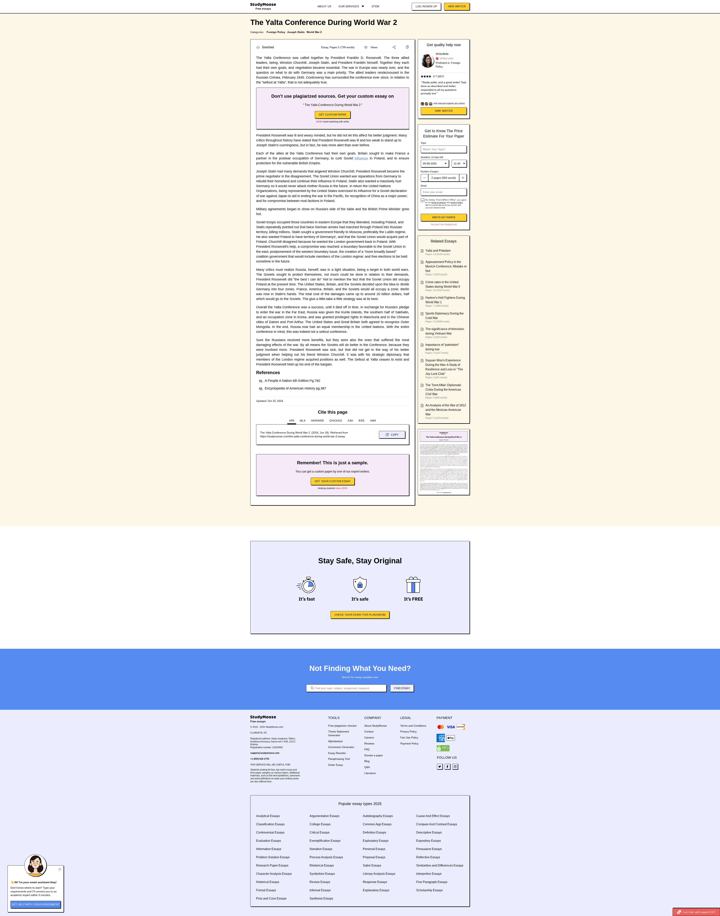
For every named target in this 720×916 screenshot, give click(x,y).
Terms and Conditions (413, 725)
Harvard (317, 420)
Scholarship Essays (429, 890)
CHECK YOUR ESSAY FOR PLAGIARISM (360, 614)
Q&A (367, 767)
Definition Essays (374, 832)
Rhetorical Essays (322, 865)
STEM (375, 6)
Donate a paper (373, 755)
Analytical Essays (268, 816)
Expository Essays (428, 840)
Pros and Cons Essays (271, 898)
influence (361, 158)
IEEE (361, 420)
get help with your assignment (36, 904)
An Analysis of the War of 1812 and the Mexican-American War (445, 410)
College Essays (320, 824)
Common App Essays (377, 824)
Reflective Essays (428, 857)
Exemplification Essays (325, 840)
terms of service (438, 202)
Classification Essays (270, 824)
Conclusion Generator (341, 747)
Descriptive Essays (429, 832)
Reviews (369, 743)
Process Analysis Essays (326, 857)
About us (324, 6)
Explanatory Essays (376, 890)
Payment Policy (409, 743)
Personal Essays (374, 849)
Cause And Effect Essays (433, 816)
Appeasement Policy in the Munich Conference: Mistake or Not (446, 266)
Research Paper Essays (272, 865)
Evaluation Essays (268, 840)
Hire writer (444, 110)
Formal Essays (266, 890)
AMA (373, 420)
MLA (302, 420)
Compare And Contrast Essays (436, 824)
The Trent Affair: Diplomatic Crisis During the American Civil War (443, 389)
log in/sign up (426, 6)
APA (291, 420)
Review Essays (320, 882)
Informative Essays (268, 849)
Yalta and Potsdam (438, 250)
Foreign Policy (276, 32)
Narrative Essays (321, 849)
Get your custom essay (333, 481)
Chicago (335, 420)
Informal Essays (320, 890)
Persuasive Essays (429, 849)
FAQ (367, 749)
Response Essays (375, 882)
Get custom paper (332, 114)
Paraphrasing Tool (339, 758)
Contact (369, 731)
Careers (369, 737)
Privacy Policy (408, 731)
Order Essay (335, 764)
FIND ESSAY (402, 688)
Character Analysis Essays (274, 873)
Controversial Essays (270, 832)
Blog (367, 761)
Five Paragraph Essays (431, 882)
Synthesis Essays (321, 898)
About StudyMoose (375, 725)
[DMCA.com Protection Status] (443, 748)
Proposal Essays (374, 857)
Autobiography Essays (378, 816)
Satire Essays (372, 865)
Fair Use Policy (409, 737)
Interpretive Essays (429, 873)
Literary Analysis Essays (379, 873)
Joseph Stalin (296, 32)
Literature (370, 773)
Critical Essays (319, 832)
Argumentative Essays (324, 816)
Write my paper (443, 217)
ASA (350, 420)
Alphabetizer (335, 741)
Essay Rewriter (337, 753)
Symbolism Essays (322, 873)
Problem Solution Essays (273, 857)
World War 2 (314, 32)
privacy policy (457, 202)
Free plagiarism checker (342, 725)
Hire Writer (457, 6)
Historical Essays (267, 882)
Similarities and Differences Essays (439, 865)
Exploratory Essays (375, 840)
